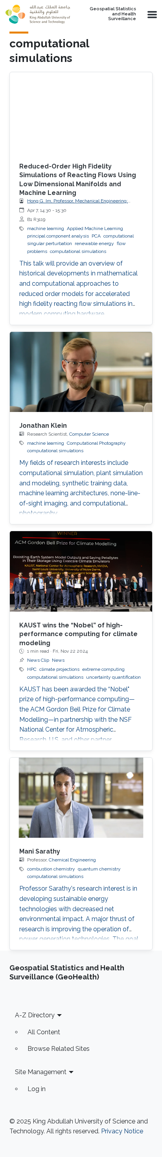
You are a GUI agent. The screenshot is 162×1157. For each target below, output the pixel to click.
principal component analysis (58, 236)
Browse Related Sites (59, 1048)
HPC (32, 669)
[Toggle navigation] (151, 14)
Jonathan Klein (43, 425)
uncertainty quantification (113, 677)
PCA (96, 236)
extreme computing (103, 669)
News (58, 660)
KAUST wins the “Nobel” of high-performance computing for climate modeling (78, 634)
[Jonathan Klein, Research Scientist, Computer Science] (81, 372)
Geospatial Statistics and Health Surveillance (113, 14)
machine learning (45, 228)
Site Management (40, 1072)
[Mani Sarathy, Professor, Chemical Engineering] (81, 798)
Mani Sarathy (39, 851)
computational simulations (78, 251)
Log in (37, 1089)
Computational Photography (96, 443)
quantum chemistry (99, 869)
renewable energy (94, 243)
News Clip (38, 660)
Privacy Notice (122, 1131)
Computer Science (89, 434)
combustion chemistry (51, 869)
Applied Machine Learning (95, 228)
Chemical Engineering (72, 860)
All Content (44, 1032)
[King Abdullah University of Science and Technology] (38, 14)
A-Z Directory (35, 1015)
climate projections (59, 669)
